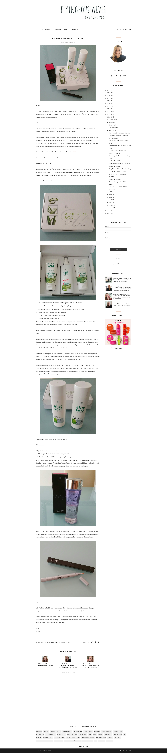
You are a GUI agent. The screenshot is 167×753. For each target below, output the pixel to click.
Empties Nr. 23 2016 (115, 166)
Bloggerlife (40, 734)
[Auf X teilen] (92, 642)
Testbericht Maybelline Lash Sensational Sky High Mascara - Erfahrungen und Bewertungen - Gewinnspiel (122, 296)
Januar (111, 208)
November (112, 122)
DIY (95, 741)
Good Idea (101, 741)
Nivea (94, 734)
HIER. (75, 152)
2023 (108, 98)
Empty (59, 731)
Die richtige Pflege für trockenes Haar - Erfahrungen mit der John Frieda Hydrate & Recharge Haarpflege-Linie (122, 288)
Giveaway (67, 741)
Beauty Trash (88, 731)
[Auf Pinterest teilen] (95, 642)
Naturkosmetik (50, 734)
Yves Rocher (82, 734)
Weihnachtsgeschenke (73, 737)
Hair (90, 734)
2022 (108, 101)
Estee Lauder (61, 734)
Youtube (109, 741)
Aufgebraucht (67, 731)
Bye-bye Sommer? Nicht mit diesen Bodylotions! (118, 347)
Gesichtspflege (72, 734)
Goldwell (117, 737)
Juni (110, 194)
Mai (110, 197)
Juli (110, 192)
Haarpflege (108, 734)
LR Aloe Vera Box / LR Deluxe (117, 171)
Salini (57, 750)
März (110, 202)
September (112, 127)
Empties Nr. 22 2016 (115, 179)
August (111, 130)
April (110, 200)
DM (125, 734)
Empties (46, 731)
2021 (108, 103)
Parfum (110, 737)
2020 (108, 106)
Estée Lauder (76, 741)
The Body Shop (118, 731)
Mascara (49, 741)
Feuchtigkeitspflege (88, 737)
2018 (108, 111)
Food (90, 741)
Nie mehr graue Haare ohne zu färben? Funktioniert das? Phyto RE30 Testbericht (122, 280)
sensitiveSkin (58, 741)
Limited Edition (101, 737)
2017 (108, 114)
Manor (100, 734)
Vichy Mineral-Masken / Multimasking (120, 169)
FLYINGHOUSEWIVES (45, 750)
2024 (108, 95)
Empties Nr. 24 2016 (115, 161)
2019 (108, 109)
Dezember (112, 119)
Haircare (97, 731)
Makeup (53, 731)
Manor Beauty (40, 741)
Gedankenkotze (106, 731)
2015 (108, 210)
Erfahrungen (78, 731)
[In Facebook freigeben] (88, 642)
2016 (108, 117)
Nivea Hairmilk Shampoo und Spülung (119, 133)
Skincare (43, 646)
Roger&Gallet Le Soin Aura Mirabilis (119, 163)
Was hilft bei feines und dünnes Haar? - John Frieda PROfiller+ (122, 304)
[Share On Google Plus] (98, 642)
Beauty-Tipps (118, 734)
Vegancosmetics (59, 737)
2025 (108, 93)
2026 (108, 90)
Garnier (84, 741)
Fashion (38, 737)
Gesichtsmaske (47, 737)
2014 (108, 213)
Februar (111, 205)
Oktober (111, 125)
